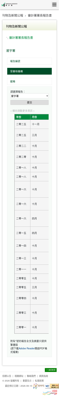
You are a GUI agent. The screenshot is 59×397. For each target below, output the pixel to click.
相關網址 (19, 375)
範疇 (12, 81)
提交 (29, 102)
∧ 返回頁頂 (50, 370)
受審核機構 (16, 71)
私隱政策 (39, 380)
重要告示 (27, 380)
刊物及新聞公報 (12, 15)
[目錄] (54, 4)
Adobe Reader (27, 348)
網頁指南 (43, 375)
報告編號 (15, 61)
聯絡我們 (31, 375)
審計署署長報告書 (40, 15)
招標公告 (6, 375)
